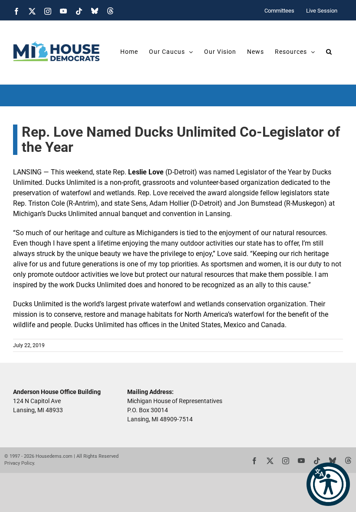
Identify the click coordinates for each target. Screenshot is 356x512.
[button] (328, 484)
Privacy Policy (19, 463)
